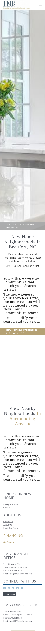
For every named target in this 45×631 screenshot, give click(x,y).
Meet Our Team (10, 528)
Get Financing (9, 542)
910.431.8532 (16, 618)
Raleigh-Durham (10, 504)
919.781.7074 (16, 570)
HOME (8, 224)
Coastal (6, 507)
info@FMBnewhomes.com (20, 573)
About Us (7, 525)
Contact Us (8, 521)
